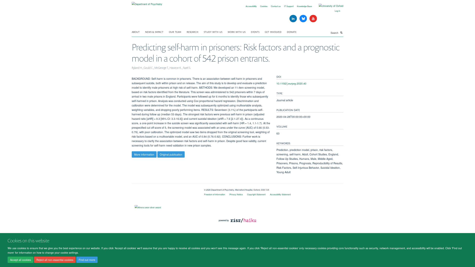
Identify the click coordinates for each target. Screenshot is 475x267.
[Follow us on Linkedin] (293, 18)
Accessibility (251, 6)
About (136, 31)
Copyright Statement (256, 194)
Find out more (87, 260)
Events (255, 31)
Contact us (276, 6)
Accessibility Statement (280, 194)
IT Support (289, 6)
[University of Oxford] (328, 6)
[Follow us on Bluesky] (303, 18)
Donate (292, 31)
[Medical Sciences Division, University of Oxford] (165, 188)
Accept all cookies (20, 260)
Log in (337, 10)
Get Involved (273, 31)
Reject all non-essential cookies (54, 260)
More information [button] (144, 154)
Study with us (213, 31)
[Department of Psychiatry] (147, 2)
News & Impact (154, 31)
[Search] (341, 32)
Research (192, 31)
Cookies (264, 6)
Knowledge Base (304, 6)
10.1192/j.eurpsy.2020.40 (291, 83)
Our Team (175, 31)
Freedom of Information (214, 194)
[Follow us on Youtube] (313, 18)
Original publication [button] (171, 154)
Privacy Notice (236, 194)
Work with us (236, 31)
